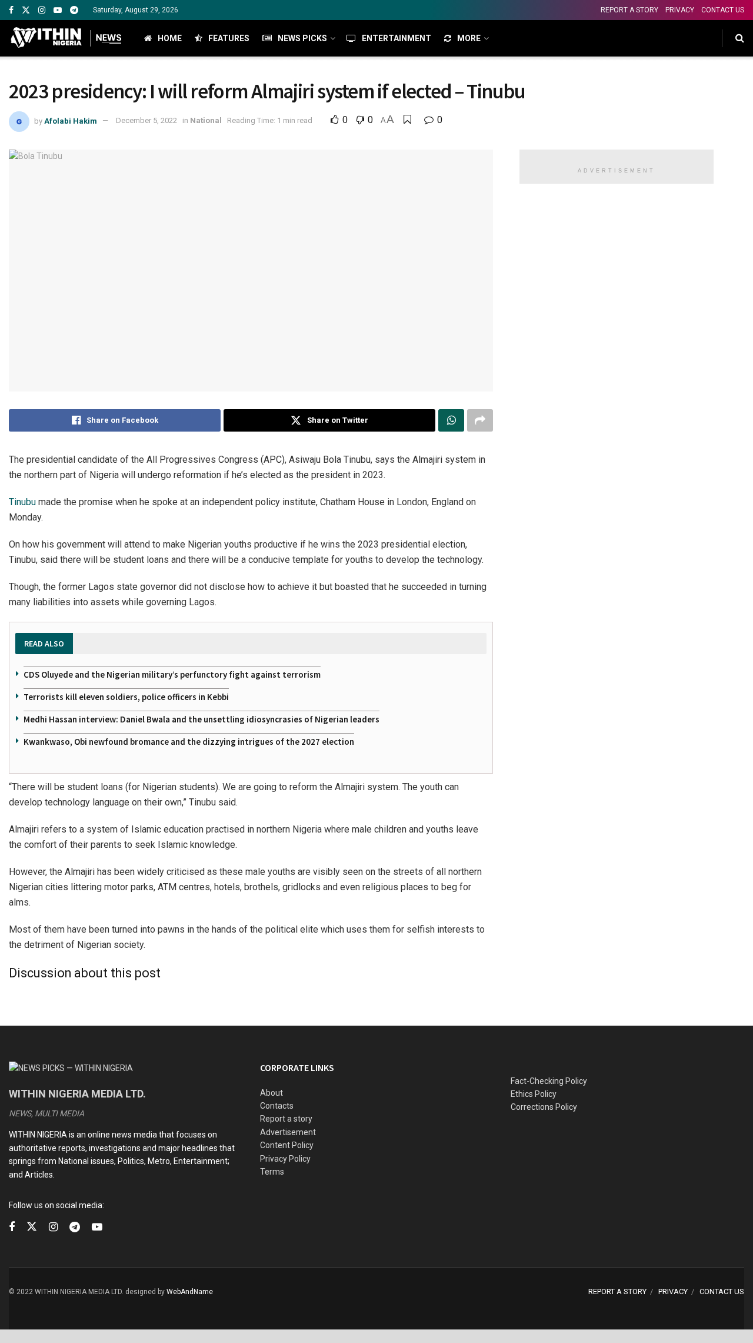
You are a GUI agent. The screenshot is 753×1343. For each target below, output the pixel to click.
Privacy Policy (285, 1158)
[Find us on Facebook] (11, 10)
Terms (272, 1171)
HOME (170, 38)
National (206, 120)
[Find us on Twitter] (26, 10)
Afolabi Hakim (70, 120)
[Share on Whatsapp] (451, 420)
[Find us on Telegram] (74, 10)
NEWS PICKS (302, 38)
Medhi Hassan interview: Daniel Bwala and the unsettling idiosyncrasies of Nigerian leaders (201, 719)
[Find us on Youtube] (58, 10)
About (271, 1092)
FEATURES (228, 38)
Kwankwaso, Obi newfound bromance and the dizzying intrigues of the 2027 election (189, 741)
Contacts (277, 1105)
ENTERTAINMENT (396, 38)
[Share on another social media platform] (480, 420)
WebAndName (189, 1292)
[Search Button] (739, 38)
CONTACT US (722, 10)
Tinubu (22, 502)
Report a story (286, 1118)
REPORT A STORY (629, 10)
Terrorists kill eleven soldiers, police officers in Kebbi (126, 696)
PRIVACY (679, 10)
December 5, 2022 (146, 120)
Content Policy (287, 1145)
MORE (469, 38)
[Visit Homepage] (66, 38)
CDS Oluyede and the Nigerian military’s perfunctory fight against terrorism (172, 674)
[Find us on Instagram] (41, 10)
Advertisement (288, 1132)
